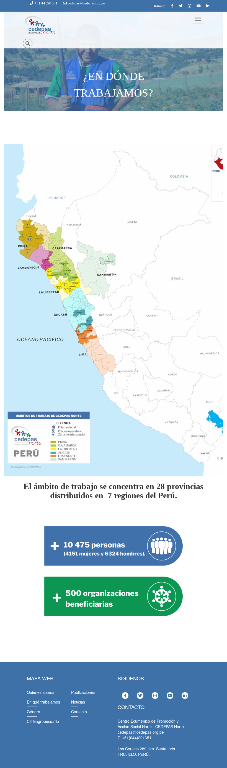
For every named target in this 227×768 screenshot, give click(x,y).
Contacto (79, 711)
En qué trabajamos (43, 702)
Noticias (78, 702)
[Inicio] (39, 25)
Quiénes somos (40, 692)
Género (33, 711)
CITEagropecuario (43, 721)
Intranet (160, 6)
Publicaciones (83, 692)
